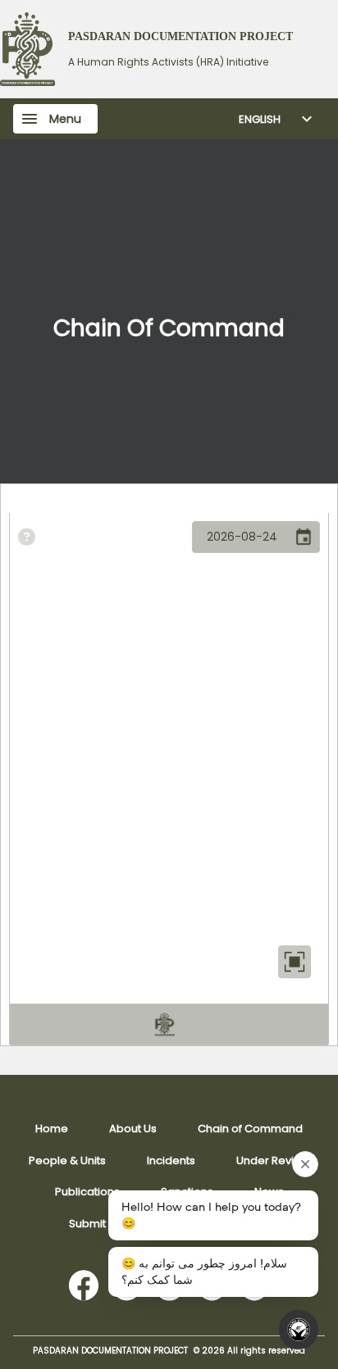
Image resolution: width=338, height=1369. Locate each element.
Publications (87, 1191)
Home (51, 1128)
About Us (133, 1128)
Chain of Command (250, 1128)
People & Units (67, 1160)
